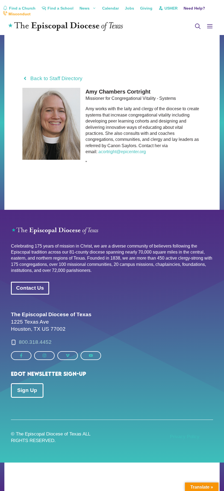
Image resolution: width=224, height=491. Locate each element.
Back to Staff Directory (56, 78)
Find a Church (22, 8)
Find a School (59, 8)
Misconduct (19, 14)
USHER (170, 8)
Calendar (110, 8)
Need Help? (194, 8)
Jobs (129, 8)
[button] (198, 26)
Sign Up (27, 390)
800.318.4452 (35, 342)
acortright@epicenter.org (122, 151)
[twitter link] (21, 355)
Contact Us (30, 288)
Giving (146, 8)
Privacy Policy (184, 436)
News (84, 8)
